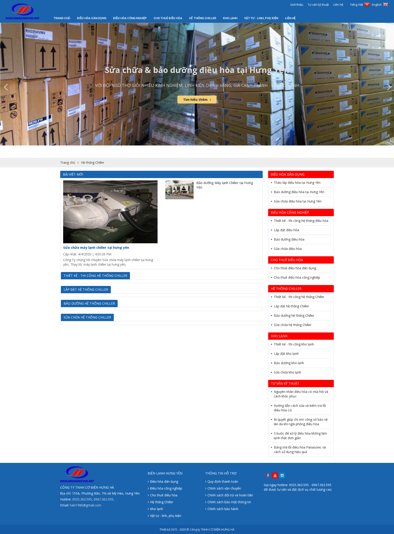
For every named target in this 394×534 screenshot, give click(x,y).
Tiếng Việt (356, 5)
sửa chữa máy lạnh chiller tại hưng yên (96, 247)
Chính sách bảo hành (222, 509)
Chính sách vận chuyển (224, 488)
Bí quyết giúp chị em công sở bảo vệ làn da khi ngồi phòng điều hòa (301, 421)
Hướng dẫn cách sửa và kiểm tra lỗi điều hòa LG (300, 407)
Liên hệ (338, 5)
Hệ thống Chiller (202, 18)
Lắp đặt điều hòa (286, 230)
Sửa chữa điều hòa (288, 248)
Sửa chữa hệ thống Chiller (87, 317)
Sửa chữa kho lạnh (287, 372)
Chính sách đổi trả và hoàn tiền (230, 495)
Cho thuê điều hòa (168, 18)
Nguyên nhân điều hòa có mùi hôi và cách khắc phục (301, 393)
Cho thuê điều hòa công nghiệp (297, 277)
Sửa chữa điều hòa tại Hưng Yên (297, 201)
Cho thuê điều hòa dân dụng (295, 268)
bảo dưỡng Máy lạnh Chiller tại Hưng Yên (224, 184)
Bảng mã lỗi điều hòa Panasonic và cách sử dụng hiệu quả (300, 449)
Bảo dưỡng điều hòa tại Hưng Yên (299, 192)
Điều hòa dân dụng (91, 18)
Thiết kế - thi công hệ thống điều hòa (301, 220)
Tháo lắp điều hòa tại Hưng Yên (297, 182)
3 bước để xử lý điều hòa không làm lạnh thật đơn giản (300, 435)
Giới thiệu (296, 5)
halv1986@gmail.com (85, 505)
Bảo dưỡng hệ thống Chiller (89, 303)
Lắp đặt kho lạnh (286, 353)
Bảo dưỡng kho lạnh (289, 363)
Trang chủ (62, 18)
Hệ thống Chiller (161, 502)
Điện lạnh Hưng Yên (165, 473)
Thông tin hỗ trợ (220, 473)
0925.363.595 (82, 499)
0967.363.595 (103, 499)
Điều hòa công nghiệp (130, 18)
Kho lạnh (230, 18)
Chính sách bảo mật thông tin (229, 502)
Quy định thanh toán (222, 481)
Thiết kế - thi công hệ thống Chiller (95, 275)
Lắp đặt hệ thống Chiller (86, 289)
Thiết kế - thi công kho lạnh (294, 344)
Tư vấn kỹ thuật (318, 5)
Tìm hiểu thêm (195, 99)
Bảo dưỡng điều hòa (289, 239)
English (377, 5)
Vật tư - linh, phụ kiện (261, 18)
